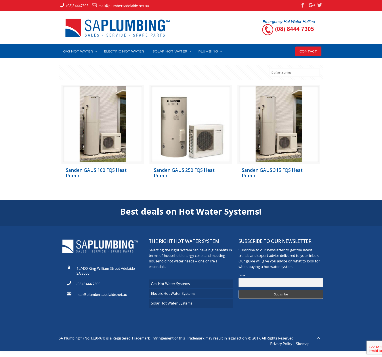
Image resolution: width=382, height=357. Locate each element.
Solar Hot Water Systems (171, 303)
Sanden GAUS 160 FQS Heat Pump (96, 173)
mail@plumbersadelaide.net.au (123, 5)
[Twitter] (319, 5)
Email (242, 275)
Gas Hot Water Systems (170, 283)
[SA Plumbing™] (119, 28)
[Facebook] (302, 5)
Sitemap (302, 343)
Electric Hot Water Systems (173, 293)
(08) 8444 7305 (88, 283)
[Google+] (311, 5)
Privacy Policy (281, 343)
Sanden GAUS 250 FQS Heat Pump (184, 173)
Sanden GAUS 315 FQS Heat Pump (272, 173)
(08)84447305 (77, 5)
